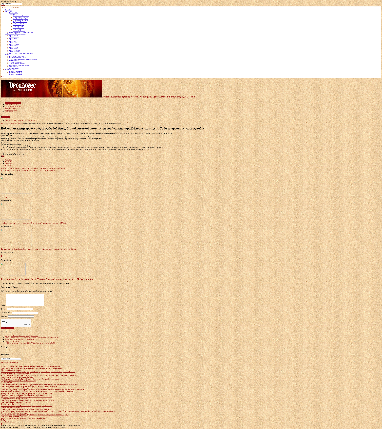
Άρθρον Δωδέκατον (14, 51)
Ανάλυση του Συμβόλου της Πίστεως (15, 34)
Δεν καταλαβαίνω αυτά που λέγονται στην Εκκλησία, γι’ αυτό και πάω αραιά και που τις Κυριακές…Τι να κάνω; (39, 375)
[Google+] (2, 5)
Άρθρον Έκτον (13, 43)
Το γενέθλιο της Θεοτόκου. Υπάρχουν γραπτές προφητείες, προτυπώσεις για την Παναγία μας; (39, 249)
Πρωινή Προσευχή (14, 60)
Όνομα (3, 309)
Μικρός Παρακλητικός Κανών (17, 57)
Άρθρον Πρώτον (13, 35)
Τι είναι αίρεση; (6, 382)
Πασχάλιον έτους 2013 (15, 71)
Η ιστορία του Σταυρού (10, 197)
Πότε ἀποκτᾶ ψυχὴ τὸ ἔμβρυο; (11, 370)
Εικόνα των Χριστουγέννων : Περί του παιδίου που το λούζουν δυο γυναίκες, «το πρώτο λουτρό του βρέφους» (38, 391)
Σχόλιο (3, 305)
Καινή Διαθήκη (13, 14)
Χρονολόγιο (8, 10)
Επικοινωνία (9, 111)
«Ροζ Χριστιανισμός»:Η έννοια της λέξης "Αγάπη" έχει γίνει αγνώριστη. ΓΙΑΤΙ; (33, 223)
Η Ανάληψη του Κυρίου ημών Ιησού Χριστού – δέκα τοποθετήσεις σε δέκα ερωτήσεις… (30, 379)
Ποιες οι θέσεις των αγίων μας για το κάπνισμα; (17, 377)
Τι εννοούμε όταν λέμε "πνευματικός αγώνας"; (16, 373)
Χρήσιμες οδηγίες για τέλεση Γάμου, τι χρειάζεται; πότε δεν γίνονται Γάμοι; (26, 393)
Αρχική (3, 123)
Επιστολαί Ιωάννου (18, 28)
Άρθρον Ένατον (13, 47)
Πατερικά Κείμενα (11, 104)
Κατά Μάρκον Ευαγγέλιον (20, 17)
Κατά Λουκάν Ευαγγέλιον (20, 19)
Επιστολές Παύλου (18, 23)
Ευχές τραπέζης (13, 66)
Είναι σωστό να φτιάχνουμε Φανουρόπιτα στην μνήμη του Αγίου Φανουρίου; (26, 406)
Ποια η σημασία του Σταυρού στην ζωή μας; (16, 402)
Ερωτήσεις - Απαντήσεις (15, 123)
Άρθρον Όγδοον (13, 46)
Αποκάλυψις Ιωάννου (19, 31)
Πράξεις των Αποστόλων (20, 22)
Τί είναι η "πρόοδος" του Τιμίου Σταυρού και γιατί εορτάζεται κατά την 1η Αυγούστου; (30, 366)
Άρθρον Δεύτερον (14, 37)
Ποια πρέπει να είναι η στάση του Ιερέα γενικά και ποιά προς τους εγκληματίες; (28, 400)
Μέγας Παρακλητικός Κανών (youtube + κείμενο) (23, 59)
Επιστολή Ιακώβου (18, 25)
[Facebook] (3, 5)
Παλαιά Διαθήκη (13, 13)
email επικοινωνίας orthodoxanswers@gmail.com (20, 120)
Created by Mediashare (8, 422)
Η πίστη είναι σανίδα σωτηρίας (11, 407)
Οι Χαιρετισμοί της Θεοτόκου (17, 63)
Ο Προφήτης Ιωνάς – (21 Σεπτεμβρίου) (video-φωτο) (21, 336)
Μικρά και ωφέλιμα (11, 110)
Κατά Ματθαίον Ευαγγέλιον (21, 16)
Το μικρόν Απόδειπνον (15, 62)
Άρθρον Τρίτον (13, 38)
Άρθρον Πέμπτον (14, 41)
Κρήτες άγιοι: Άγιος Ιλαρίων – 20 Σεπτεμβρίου (19, 339)
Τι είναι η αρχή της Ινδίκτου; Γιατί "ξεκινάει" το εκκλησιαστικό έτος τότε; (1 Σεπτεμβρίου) (47, 279)
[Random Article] (1, 115)
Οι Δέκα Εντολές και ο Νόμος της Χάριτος (21, 53)
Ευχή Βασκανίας (14, 68)
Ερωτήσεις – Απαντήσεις (13, 103)
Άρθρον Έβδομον (14, 44)
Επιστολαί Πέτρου (18, 26)
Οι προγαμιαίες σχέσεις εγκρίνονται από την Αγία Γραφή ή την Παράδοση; (26, 409)
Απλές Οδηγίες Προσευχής (16, 56)
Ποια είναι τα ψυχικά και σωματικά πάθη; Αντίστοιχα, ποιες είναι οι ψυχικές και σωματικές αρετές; (35, 415)
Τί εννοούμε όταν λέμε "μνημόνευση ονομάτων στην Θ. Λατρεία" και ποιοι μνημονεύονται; (33, 168)
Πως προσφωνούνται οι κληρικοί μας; (14, 398)
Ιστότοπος (4, 316)
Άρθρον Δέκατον (13, 48)
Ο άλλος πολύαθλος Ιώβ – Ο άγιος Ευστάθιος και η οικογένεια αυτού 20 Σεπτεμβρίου (32, 337)
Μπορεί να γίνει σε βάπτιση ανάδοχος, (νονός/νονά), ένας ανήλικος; (23, 418)
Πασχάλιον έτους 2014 (15, 72)
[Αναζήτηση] (2, 4)
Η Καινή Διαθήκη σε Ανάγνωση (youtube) (21, 32)
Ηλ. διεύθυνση (6, 313)
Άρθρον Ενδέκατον (14, 50)
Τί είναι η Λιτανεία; (7, 404)
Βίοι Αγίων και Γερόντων (13, 106)
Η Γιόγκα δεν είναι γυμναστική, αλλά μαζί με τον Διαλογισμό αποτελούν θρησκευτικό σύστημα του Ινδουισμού (38, 372)
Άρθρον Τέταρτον (14, 40)
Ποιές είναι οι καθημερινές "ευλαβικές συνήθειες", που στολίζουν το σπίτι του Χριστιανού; (31, 368)
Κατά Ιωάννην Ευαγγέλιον (20, 20)
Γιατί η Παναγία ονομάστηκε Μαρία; (13, 416)
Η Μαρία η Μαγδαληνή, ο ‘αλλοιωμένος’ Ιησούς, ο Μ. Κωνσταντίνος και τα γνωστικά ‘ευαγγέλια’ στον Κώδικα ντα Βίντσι (42, 390)
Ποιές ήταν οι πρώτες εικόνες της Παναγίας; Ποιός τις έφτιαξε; (22, 395)
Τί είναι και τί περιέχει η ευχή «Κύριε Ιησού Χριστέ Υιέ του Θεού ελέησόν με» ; (28, 170)
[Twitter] (4, 5)
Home (7, 101)
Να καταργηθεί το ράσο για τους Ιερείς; (14, 388)
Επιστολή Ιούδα (17, 29)
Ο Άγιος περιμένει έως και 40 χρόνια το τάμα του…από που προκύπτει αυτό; (26, 397)
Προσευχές (8, 54)
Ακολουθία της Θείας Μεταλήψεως (19, 65)
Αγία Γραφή (8, 11)
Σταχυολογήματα (10, 108)
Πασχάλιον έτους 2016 (15, 74)
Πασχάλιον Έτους (10, 69)
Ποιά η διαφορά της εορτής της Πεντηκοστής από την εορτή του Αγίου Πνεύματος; (29, 386)
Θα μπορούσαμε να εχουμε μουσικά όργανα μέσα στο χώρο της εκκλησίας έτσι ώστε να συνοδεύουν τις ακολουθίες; (40, 384)
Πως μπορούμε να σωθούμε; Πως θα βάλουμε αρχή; (18, 381)
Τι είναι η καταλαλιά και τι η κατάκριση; (15, 413)
